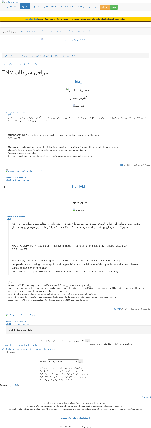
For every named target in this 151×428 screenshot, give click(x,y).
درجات (70, 30)
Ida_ (78, 81)
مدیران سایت (57, 30)
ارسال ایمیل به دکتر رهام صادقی (75, 417)
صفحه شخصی (50, 6)
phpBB (15, 385)
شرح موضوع (36, 170)
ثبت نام (105, 7)
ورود (114, 7)
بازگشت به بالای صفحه (16, 176)
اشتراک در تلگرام (13, 179)
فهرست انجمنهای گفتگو (28, 55)
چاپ (35, 63)
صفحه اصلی (12, 6)
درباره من (93, 6)
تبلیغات (81, 6)
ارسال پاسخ (24, 63)
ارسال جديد (9, 63)
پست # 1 (32, 314)
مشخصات (21, 111)
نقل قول (25, 179)
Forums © (146, 397)
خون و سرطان (69, 55)
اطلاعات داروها (67, 6)
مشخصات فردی (85, 30)
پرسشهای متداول (27, 30)
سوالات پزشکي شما (51, 55)
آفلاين (8, 114)
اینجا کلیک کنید (31, 19)
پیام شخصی (11, 111)
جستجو (36, 6)
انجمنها (25, 6)
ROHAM (78, 186)
